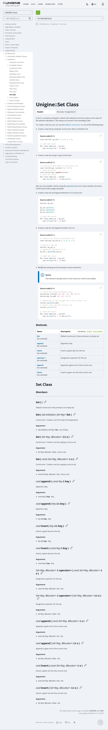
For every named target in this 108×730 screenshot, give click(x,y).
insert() (79, 186)
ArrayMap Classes (15, 65)
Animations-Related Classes (17, 56)
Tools (7, 42)
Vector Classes (14, 100)
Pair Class (12, 92)
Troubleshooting (11, 156)
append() (70, 186)
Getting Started (10, 24)
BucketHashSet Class (16, 83)
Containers (11, 59)
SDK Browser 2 (10, 36)
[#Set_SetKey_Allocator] (72, 436)
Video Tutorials (10, 30)
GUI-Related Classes (14, 115)
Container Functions (16, 62)
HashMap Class (14, 74)
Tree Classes (13, 98)
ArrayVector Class (15, 68)
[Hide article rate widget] (74, 722)
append (40, 343)
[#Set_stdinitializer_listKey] (74, 414)
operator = (41, 358)
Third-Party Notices (12, 159)
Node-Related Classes (15, 121)
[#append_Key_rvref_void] (69, 503)
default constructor (73, 125)
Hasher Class (14, 86)
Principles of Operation (13, 33)
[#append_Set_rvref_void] (82, 643)
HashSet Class (14, 80)
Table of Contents (11, 162)
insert (39, 351)
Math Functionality (14, 118)
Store (60, 4)
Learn (40, 4)
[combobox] (94, 4)
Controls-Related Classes (16, 106)
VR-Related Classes (14, 139)
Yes (60, 722)
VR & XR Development (13, 145)
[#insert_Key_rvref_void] (66, 525)
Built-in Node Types (12, 45)
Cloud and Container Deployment (17, 150)
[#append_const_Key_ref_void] (73, 481)
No (69, 722)
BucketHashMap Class (17, 77)
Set (38, 336)
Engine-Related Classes (15, 109)
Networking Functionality (16, 124)
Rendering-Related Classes (16, 136)
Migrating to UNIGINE (12, 27)
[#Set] (45, 402)
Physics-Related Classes (15, 130)
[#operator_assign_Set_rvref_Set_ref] (38, 598)
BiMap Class (13, 71)
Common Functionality (15, 103)
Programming (10, 51)
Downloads (50, 4)
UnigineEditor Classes (15, 142)
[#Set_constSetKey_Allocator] (77, 459)
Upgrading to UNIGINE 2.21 (14, 153)
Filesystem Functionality (15, 112)
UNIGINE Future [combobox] (11, 13)
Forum (26, 4)
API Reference (10, 53)
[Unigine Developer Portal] (11, 4)
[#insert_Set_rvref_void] (80, 687)
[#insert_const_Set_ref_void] (85, 665)
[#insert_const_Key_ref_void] (71, 548)
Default (89, 331)
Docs (33, 4)
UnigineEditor (10, 39)
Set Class (12, 95)
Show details (98, 331)
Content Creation (11, 147)
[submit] (30, 18)
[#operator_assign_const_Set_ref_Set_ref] (41, 573)
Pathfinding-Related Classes (17, 127)
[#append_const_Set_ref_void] (87, 621)
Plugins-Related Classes (15, 133)
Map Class (13, 89)
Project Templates (11, 48)
